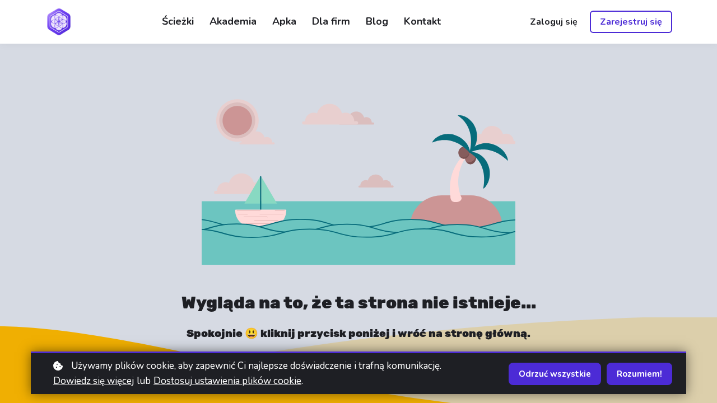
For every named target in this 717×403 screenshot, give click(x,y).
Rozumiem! (639, 373)
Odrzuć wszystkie (555, 373)
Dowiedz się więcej (93, 380)
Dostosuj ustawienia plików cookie (227, 380)
